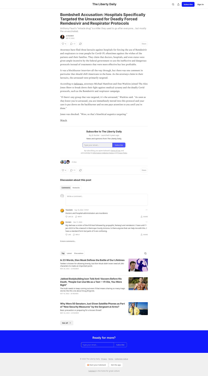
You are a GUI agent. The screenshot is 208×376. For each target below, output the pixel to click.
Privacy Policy (122, 153)
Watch (63, 120)
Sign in (200, 4)
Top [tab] (63, 253)
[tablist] (70, 187)
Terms (110, 359)
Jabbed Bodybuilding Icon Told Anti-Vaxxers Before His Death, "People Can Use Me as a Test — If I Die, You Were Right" (91, 281)
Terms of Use (115, 150)
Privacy (104, 359)
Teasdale (69, 210)
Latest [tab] (69, 253)
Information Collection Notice (103, 153)
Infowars (78, 84)
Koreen (68, 222)
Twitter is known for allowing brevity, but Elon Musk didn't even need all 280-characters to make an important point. (92, 264)
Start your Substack (97, 365)
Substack (92, 371)
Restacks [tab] (76, 188)
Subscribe (188, 4)
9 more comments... (68, 241)
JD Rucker (70, 36)
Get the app (116, 365)
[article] (104, 266)
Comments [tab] (66, 188)
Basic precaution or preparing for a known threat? (81, 310)
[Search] (173, 4)
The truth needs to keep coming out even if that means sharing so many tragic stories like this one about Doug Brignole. (92, 289)
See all (65, 323)
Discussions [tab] (78, 253)
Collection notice (121, 359)
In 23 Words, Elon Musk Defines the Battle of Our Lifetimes (92, 260)
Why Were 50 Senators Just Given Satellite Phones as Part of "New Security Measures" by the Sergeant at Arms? (92, 305)
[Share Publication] (178, 4)
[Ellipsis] (147, 210)
